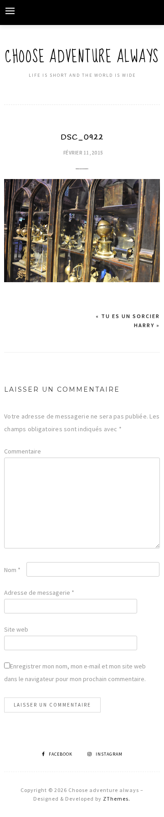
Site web (16, 629)
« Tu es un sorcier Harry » (128, 321)
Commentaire (22, 451)
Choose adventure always (82, 57)
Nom (12, 570)
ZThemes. (116, 798)
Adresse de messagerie (39, 592)
